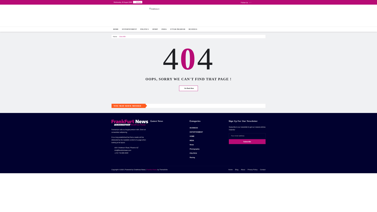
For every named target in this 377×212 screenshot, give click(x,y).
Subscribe (247, 141)
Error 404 (122, 36)
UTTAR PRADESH (177, 29)
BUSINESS (193, 29)
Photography (194, 149)
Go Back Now (189, 88)
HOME (192, 136)
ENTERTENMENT (129, 29)
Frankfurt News (151, 169)
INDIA (164, 29)
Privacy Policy (253, 169)
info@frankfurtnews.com (122, 150)
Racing (192, 157)
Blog (236, 169)
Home (115, 29)
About (243, 169)
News (192, 144)
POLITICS (144, 29)
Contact (262, 169)
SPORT (155, 29)
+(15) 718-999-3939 (121, 153)
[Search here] (265, 29)
